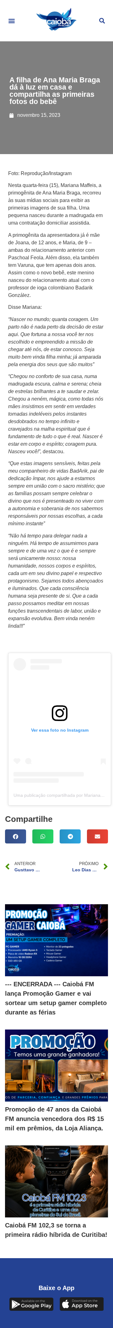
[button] (11, 21)
